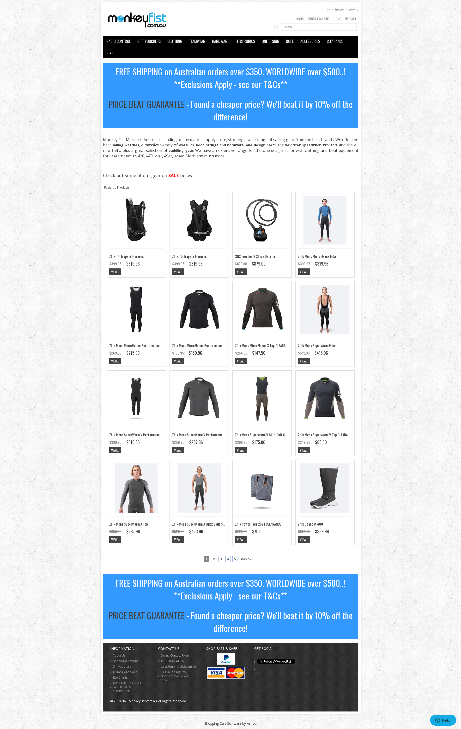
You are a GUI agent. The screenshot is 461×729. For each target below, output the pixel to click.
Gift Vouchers (122, 666)
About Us (119, 655)
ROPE (290, 41)
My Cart (350, 18)
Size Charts (120, 678)
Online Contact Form (175, 655)
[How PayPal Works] (226, 663)
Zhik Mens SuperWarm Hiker (317, 345)
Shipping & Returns (125, 661)
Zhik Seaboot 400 (310, 524)
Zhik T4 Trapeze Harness (126, 256)
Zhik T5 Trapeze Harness (189, 256)
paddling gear (181, 150)
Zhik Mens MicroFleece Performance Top (200, 345)
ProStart (330, 145)
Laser (114, 156)
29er (158, 156)
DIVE (109, 52)
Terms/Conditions (125, 672)
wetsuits (186, 145)
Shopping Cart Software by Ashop (230, 723)
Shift (116, 150)
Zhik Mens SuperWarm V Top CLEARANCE (325, 434)
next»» (247, 559)
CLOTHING (174, 41)
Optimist (128, 156)
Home (337, 18)
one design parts (260, 145)
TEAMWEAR (197, 41)
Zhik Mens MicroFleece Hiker (318, 256)
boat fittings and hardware (220, 145)
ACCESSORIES (310, 41)
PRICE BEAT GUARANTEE (147, 103)
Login (299, 18)
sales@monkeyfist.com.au (178, 666)
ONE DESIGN (270, 41)
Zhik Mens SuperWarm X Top (128, 524)
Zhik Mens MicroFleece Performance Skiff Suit (141, 345)
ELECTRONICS (245, 41)
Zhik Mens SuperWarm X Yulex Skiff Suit (199, 524)
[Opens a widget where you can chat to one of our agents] (443, 721)
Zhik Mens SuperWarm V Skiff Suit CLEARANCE (266, 434)
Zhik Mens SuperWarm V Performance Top (201, 434)
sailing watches (125, 145)
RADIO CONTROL (118, 41)
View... (115, 271)
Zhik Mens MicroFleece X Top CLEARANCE (263, 345)
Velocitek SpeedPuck (303, 145)
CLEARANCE (335, 41)
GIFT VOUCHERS (149, 41)
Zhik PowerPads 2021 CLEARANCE (258, 524)
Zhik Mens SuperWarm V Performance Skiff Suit (142, 434)
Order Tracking (318, 18)
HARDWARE (220, 41)
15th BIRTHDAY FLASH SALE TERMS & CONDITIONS (127, 687)
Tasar (179, 156)
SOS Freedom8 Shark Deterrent (257, 256)
